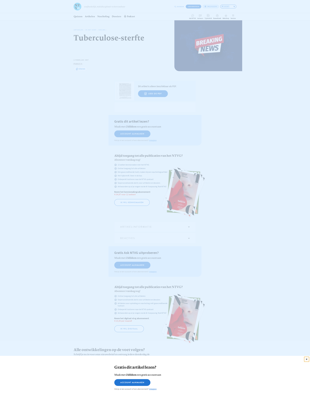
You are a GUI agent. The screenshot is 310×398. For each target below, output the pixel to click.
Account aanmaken (132, 382)
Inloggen (153, 389)
